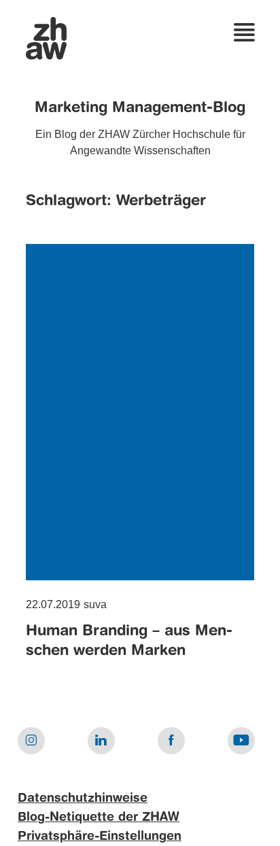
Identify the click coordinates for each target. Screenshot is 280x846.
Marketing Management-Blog (140, 108)
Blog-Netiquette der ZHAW (98, 817)
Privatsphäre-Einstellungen (99, 836)
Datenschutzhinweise (82, 798)
